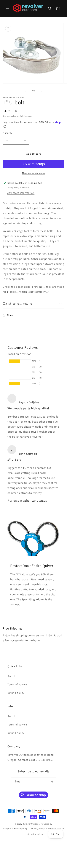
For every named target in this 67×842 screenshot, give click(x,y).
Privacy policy (38, 828)
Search (11, 676)
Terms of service (56, 828)
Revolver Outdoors (32, 824)
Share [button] (10, 315)
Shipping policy (35, 834)
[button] (7, 8)
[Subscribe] (52, 781)
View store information (20, 192)
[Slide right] (42, 90)
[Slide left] (25, 90)
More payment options (33, 172)
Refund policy (15, 692)
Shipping (7, 116)
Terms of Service (17, 684)
